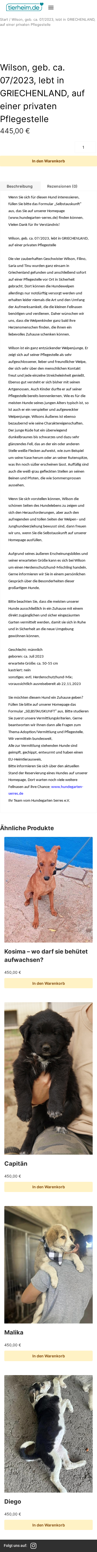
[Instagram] (33, 1546)
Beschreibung (20, 186)
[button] (51, 7)
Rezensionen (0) (62, 186)
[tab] (62, 186)
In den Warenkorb (48, 161)
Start (4, 19)
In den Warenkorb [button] (48, 983)
